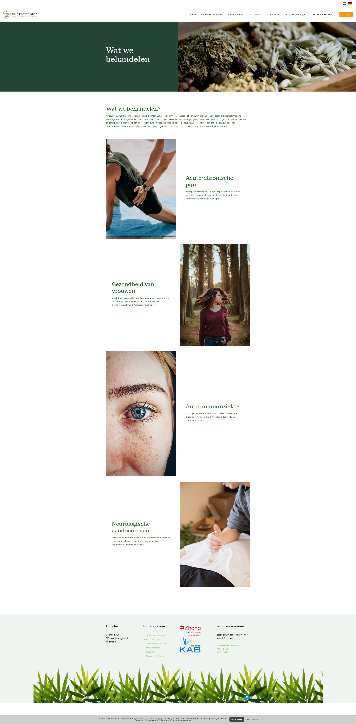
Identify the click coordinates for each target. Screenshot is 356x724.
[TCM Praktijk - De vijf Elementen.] (20, 14)
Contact (346, 14)
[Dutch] (344, 4)
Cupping (150, 652)
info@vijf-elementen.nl (228, 645)
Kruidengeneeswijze (155, 635)
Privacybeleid (251, 719)
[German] (350, 4)
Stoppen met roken (155, 656)
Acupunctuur (152, 639)
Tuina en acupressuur (156, 643)
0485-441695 (223, 648)
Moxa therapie (153, 647)
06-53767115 (222, 652)
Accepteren (237, 719)
